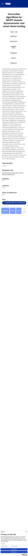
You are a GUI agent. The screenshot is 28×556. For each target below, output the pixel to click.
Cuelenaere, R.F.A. (13, 47)
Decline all (14, 552)
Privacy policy (14, 546)
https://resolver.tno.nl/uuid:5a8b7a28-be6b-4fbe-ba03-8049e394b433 (13, 173)
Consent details (4, 546)
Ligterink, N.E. (13, 36)
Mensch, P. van (13, 41)
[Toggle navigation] (2, 3)
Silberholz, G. (13, 63)
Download (15, 203)
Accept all (14, 549)
